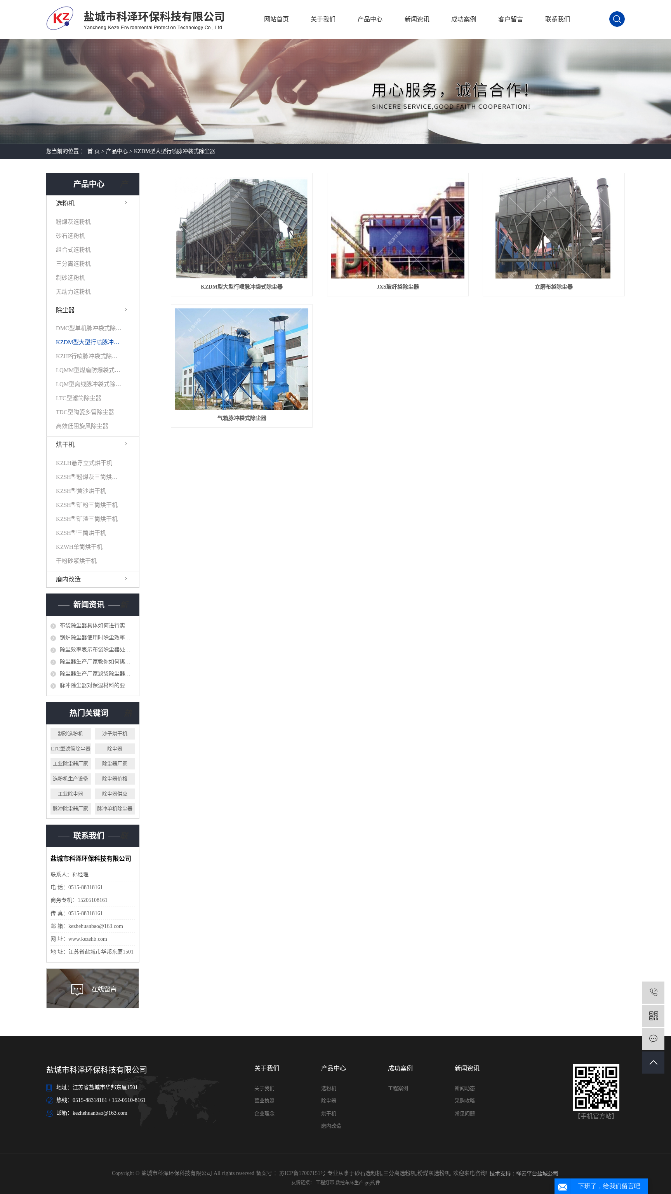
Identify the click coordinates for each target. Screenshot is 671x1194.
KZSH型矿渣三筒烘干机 (87, 519)
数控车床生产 (350, 1182)
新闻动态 (465, 1088)
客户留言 (510, 19)
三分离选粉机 (73, 264)
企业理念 (264, 1113)
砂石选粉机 (70, 236)
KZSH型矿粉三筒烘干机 (87, 505)
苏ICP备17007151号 (302, 1173)
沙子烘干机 (114, 733)
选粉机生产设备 (70, 778)
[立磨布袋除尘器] (554, 227)
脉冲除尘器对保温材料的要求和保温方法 (97, 685)
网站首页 (276, 19)
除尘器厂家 (114, 763)
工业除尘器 (70, 794)
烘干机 (65, 444)
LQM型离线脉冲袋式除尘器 (89, 384)
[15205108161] (653, 993)
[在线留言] (653, 1039)
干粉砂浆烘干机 (76, 561)
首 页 (93, 151)
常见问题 (465, 1113)
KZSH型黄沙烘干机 (81, 491)
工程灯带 (326, 1182)
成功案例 (463, 19)
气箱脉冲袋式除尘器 (241, 418)
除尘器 (65, 310)
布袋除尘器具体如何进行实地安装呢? (97, 625)
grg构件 (372, 1182)
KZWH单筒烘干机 (79, 547)
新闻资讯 (417, 19)
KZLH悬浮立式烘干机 (84, 463)
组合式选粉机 (73, 250)
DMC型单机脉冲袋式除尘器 (89, 328)
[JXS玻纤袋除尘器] (398, 227)
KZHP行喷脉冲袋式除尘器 (89, 356)
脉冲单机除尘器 (114, 808)
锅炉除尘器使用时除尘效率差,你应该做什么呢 (97, 638)
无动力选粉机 (73, 292)
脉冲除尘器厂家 (70, 808)
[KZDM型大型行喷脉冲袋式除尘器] (242, 227)
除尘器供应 (114, 794)
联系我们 (557, 19)
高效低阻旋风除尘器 (82, 426)
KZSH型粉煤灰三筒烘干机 (89, 477)
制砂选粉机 (70, 278)
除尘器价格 (114, 778)
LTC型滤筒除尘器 (78, 398)
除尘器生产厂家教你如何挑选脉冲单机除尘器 (97, 662)
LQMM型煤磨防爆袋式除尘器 (89, 370)
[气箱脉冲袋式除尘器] (242, 359)
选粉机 (65, 203)
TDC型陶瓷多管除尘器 (85, 412)
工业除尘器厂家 (70, 763)
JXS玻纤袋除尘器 (398, 287)
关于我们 (323, 19)
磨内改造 (68, 579)
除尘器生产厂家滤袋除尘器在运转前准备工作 (97, 674)
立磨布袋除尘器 (554, 287)
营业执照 (264, 1100)
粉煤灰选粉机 (73, 222)
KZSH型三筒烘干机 (81, 533)
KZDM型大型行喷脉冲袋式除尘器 (174, 151)
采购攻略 (465, 1100)
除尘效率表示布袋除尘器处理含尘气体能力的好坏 (97, 650)
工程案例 (398, 1088)
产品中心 (370, 19)
